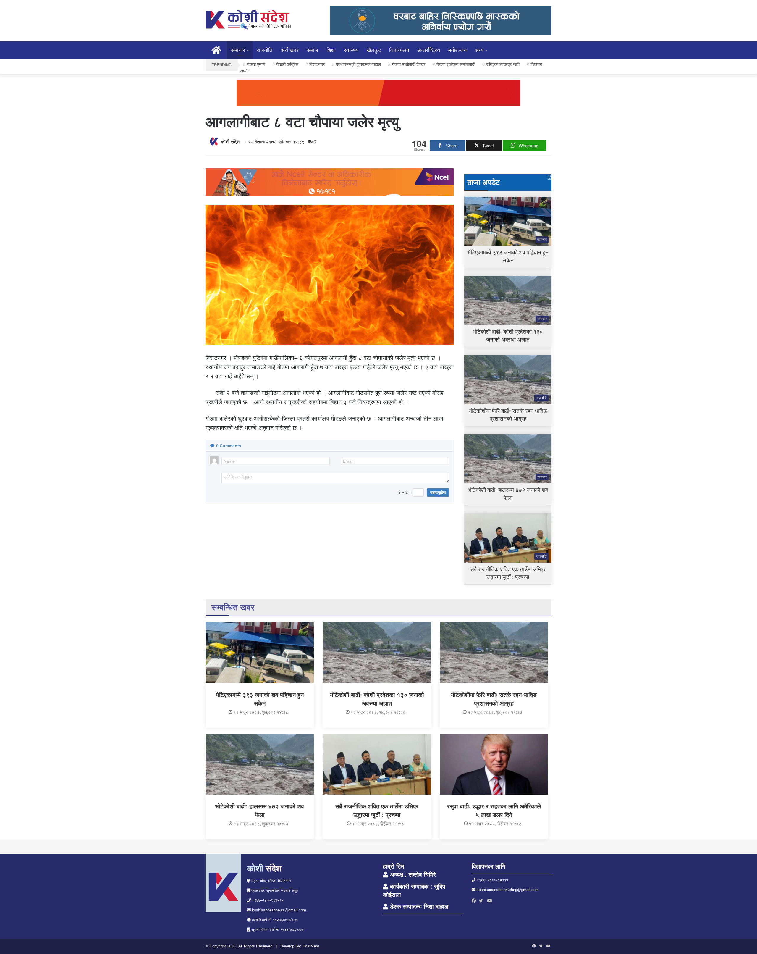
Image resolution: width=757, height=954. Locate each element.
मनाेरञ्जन (457, 50)
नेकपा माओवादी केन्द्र (409, 64)
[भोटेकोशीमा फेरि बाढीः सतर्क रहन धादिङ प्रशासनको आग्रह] (494, 652)
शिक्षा (331, 50)
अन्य (479, 50)
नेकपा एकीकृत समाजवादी (455, 64)
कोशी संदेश (230, 141)
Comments (228, 445)
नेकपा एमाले (256, 64)
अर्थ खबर (290, 50)
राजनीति (264, 50)
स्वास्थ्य (351, 50)
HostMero (311, 946)
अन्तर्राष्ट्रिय (428, 50)
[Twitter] (482, 900)
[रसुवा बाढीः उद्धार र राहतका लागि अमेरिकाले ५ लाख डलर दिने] (494, 764)
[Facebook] (475, 900)
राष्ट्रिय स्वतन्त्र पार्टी (503, 64)
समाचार (238, 50)
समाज (312, 50)
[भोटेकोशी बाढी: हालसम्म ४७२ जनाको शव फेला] (260, 764)
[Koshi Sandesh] (248, 20)
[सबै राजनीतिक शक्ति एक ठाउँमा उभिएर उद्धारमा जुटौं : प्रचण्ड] (377, 764)
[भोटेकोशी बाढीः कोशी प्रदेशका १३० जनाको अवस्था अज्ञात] (377, 652)
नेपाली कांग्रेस (287, 64)
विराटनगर (317, 64)
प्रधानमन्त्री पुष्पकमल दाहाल (358, 64)
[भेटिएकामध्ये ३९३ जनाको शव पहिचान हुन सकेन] (260, 652)
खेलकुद (374, 50)
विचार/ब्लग (399, 50)
